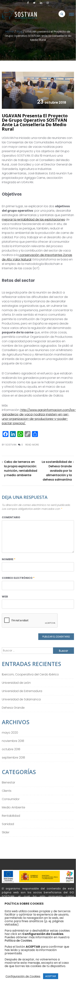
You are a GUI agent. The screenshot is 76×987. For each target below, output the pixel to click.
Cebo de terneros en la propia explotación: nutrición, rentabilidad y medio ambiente (20, 468)
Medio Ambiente (13, 807)
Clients (6, 791)
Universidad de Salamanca (21, 699)
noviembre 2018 (13, 741)
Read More (32, 444)
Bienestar (8, 782)
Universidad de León (16, 683)
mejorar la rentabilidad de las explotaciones (33, 219)
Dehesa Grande (13, 708)
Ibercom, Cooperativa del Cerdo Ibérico (30, 674)
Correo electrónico (18, 578)
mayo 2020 (10, 732)
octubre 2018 (11, 749)
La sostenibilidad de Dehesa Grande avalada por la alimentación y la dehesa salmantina (57, 471)
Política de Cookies (18, 940)
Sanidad (8, 824)
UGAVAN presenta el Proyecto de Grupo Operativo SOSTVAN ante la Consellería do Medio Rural (35, 122)
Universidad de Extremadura (22, 691)
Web (5, 596)
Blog (19, 31)
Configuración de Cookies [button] (23, 976)
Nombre (8, 559)
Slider (5, 832)
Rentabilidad (11, 816)
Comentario (11, 517)
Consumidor (11, 799)
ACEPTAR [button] (50, 976)
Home (10, 31)
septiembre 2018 (13, 757)
